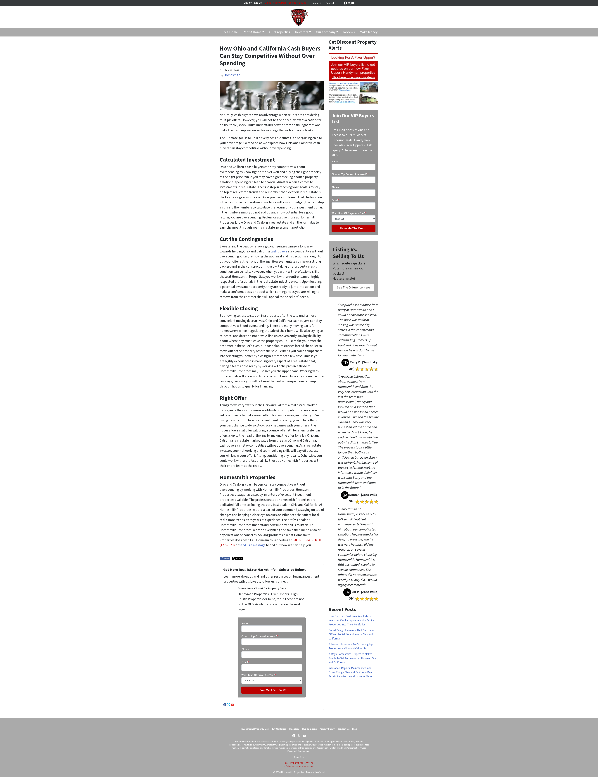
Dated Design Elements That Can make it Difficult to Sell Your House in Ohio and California (353, 634)
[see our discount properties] (353, 78)
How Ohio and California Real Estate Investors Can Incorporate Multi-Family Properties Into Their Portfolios (351, 620)
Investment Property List (255, 729)
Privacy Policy (327, 729)
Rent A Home (252, 32)
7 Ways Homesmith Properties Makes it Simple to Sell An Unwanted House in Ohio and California (353, 658)
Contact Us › (332, 3)
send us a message (252, 545)
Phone (245, 649)
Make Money (368, 32)
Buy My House (278, 729)
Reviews (349, 32)
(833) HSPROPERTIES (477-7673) (299, 763)
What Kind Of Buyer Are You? (258, 675)
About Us (318, 3)
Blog (354, 729)
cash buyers (279, 251)
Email (245, 662)
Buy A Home (229, 32)
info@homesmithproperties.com (299, 766)
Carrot (321, 772)
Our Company (325, 32)
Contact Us (343, 729)
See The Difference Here (353, 287)
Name (244, 623)
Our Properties (279, 32)
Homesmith (232, 75)
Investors (301, 32)
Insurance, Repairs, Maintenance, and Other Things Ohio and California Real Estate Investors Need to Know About (351, 672)
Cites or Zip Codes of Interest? (259, 636)
